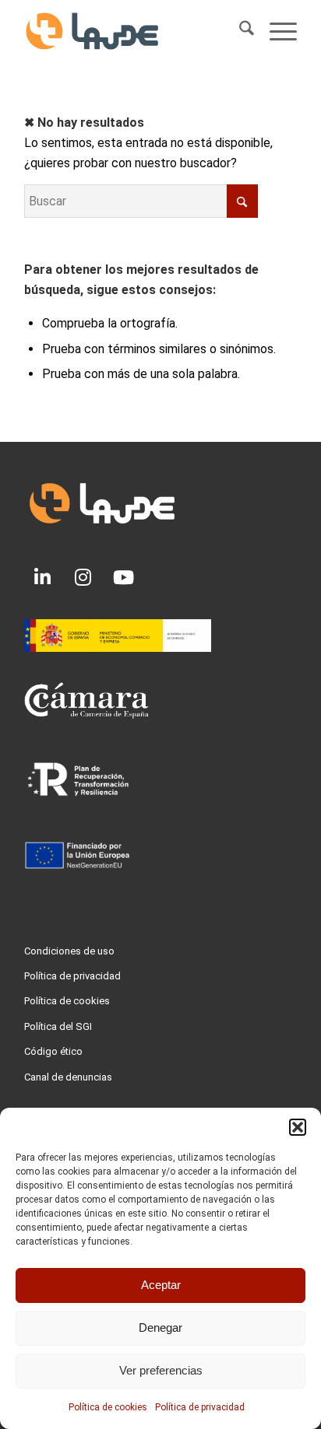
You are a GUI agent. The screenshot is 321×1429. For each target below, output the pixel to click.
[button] (297, 1127)
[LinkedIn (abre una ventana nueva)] (43, 577)
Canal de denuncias (68, 1077)
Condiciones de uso (69, 951)
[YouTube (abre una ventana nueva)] (124, 577)
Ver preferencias (161, 1370)
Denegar (160, 1327)
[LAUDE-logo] (133, 31)
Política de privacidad (200, 1407)
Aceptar (161, 1284)
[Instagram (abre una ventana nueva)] (83, 577)
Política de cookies (108, 1407)
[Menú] (275, 31)
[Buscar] (239, 31)
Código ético (53, 1051)
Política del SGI (58, 1026)
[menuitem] (239, 31)
